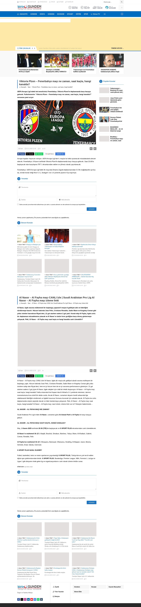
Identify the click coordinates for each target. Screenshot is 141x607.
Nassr (28, 466)
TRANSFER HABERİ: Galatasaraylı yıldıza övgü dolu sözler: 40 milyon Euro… (111, 71)
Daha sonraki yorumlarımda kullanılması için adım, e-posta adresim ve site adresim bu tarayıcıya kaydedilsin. (52, 204)
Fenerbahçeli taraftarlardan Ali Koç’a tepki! (28, 70)
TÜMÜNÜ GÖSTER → (117, 48)
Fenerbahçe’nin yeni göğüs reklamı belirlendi (116, 109)
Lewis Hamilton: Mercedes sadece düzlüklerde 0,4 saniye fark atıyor (60, 48)
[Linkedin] (28, 599)
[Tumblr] (41, 599)
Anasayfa (23, 87)
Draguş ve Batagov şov (33, 244)
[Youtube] (31, 599)
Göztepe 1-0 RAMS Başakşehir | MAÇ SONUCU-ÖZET (56, 71)
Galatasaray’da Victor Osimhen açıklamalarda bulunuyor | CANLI (28, 540)
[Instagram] (25, 599)
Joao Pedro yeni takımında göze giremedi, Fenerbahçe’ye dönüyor (116, 102)
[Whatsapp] (38, 599)
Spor (29, 87)
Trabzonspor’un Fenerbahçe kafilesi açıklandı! (83, 70)
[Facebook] (18, 599)
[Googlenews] (35, 599)
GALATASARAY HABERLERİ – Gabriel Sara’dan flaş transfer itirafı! (83, 276)
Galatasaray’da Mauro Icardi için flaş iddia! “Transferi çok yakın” (83, 540)
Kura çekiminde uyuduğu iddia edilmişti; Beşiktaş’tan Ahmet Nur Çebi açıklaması (57, 276)
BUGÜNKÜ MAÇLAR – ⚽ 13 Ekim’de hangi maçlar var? (116, 130)
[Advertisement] (70, 31)
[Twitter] (22, 599)
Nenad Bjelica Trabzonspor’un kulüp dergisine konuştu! (54, 246)
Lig (25, 466)
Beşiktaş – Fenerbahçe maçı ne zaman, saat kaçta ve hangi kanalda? (116, 140)
